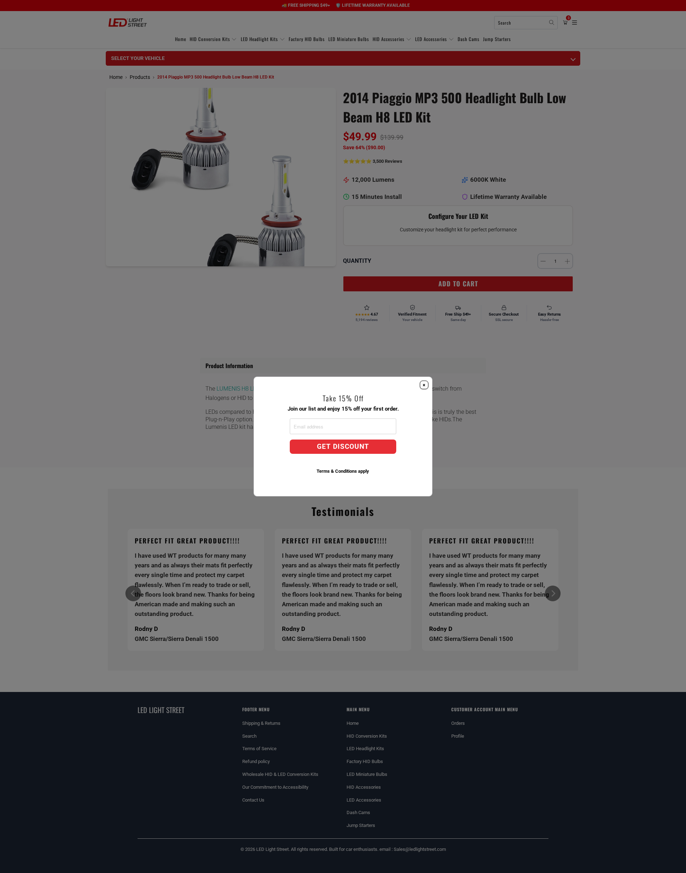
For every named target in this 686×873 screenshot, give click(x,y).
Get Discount (343, 447)
